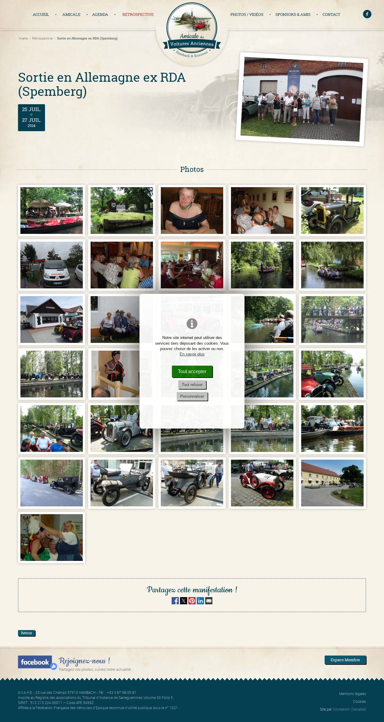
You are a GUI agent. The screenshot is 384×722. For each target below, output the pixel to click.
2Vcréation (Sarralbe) (349, 709)
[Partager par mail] (208, 603)
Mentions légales (352, 693)
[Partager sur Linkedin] (200, 603)
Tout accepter (192, 371)
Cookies (359, 701)
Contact (331, 14)
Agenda (100, 14)
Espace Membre (345, 659)
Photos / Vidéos (246, 14)
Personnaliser (192, 396)
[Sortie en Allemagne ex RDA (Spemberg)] (51, 210)
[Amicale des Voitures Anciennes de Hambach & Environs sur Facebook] (367, 14)
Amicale (71, 14)
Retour (26, 632)
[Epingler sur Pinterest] (192, 603)
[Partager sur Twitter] (184, 603)
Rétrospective (138, 14)
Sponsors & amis (292, 14)
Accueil (41, 14)
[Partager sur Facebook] (175, 603)
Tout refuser (192, 384)
